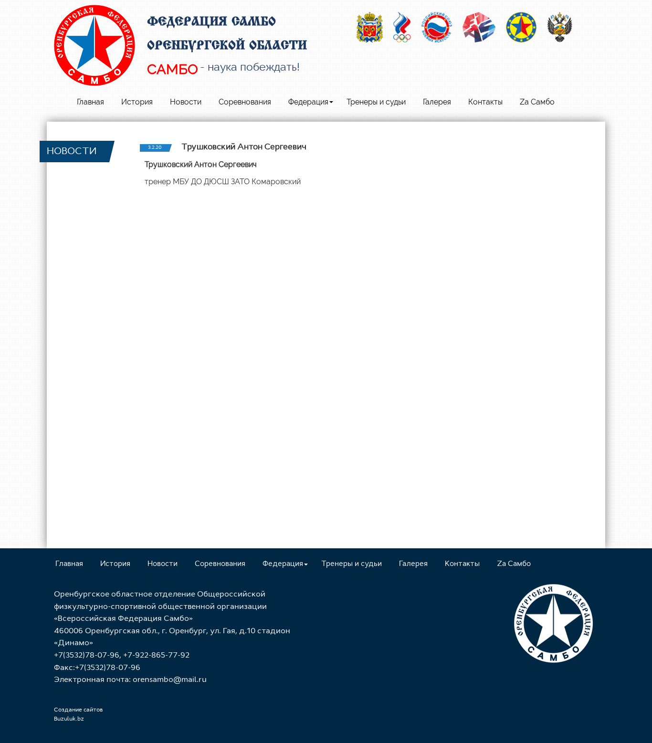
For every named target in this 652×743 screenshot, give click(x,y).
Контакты (485, 101)
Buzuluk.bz (69, 719)
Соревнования (245, 101)
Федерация (308, 101)
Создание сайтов (78, 710)
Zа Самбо (537, 101)
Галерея (437, 101)
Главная (90, 101)
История (137, 101)
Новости (185, 101)
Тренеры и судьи (376, 101)
